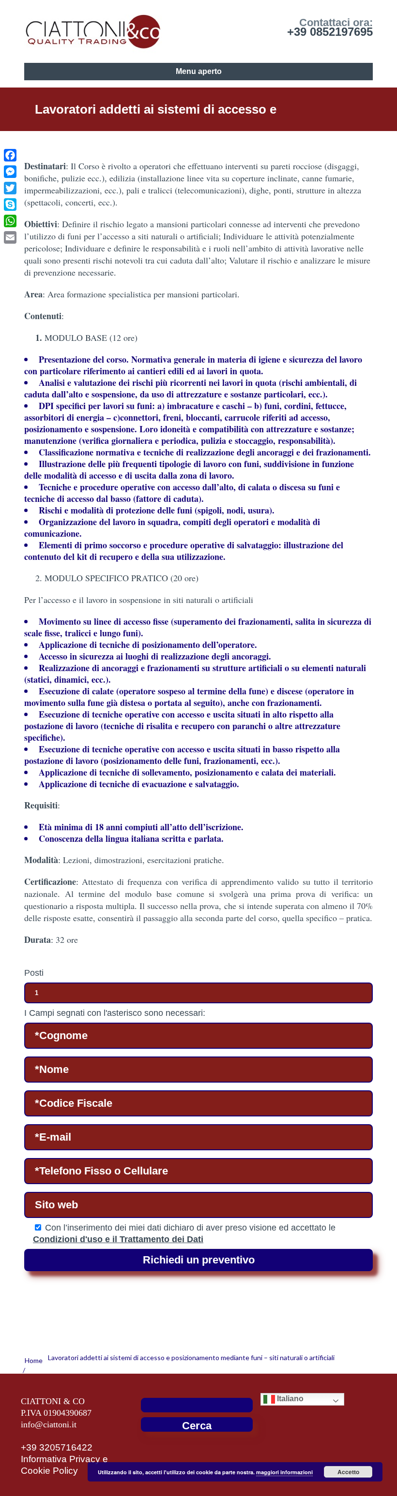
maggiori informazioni (284, 1472)
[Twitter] (10, 188)
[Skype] (10, 204)
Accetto (348, 1471)
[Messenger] (10, 171)
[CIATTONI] (93, 29)
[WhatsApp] (10, 221)
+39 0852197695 (330, 31)
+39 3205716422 (56, 1447)
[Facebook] (10, 155)
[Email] (10, 237)
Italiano (289, 1398)
